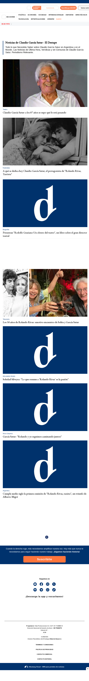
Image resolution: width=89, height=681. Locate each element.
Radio (58, 19)
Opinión (50, 19)
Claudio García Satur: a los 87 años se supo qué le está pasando (34, 112)
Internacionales (56, 15)
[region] (19, 33)
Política (22, 15)
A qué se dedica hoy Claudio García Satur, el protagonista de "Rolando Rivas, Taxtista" (42, 172)
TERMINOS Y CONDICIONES (44, 644)
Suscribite (44, 559)
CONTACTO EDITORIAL (44, 659)
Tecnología (23, 19)
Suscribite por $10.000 (68, 8)
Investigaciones (38, 19)
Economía (32, 15)
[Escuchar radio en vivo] (50, 8)
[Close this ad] (87, 668)
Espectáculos (81, 15)
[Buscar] (29, 8)
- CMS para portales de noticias (46, 667)
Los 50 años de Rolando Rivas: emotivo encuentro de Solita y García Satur (41, 322)
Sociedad (42, 15)
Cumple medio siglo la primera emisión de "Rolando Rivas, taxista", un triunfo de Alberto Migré (44, 495)
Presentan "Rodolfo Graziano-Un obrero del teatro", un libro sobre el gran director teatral (45, 234)
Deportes (69, 15)
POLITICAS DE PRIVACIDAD (44, 649)
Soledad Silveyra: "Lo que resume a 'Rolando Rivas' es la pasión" (36, 379)
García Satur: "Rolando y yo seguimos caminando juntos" (32, 436)
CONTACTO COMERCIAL (44, 654)
